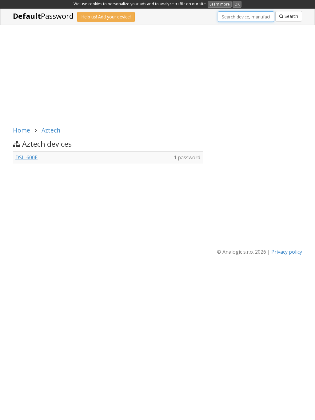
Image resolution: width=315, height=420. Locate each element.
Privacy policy (286, 251)
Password (43, 16)
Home (21, 130)
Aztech (51, 130)
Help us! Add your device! (106, 17)
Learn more (219, 4)
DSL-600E (26, 157)
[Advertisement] (125, 79)
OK (237, 4)
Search (290, 16)
